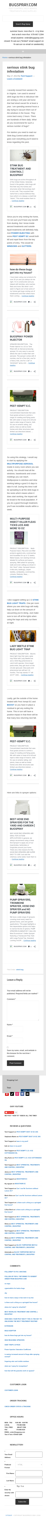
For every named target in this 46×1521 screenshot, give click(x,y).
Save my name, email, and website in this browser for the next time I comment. (21, 1053)
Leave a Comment (14, 79)
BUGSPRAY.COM (23, 5)
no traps (7, 1283)
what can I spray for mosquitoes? (16, 1366)
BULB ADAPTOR (10, 1331)
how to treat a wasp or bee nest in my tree (19, 1298)
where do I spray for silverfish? (15, 1307)
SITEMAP (9, 1515)
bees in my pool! (22, 1141)
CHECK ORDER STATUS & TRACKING (18, 1406)
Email (10, 1036)
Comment (11, 999)
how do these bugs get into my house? (18, 1335)
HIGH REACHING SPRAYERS (15, 1340)
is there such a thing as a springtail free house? (21, 1302)
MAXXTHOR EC (22, 1179)
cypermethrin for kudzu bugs (15, 1288)
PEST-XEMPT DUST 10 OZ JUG (27, 1132)
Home (4, 57)
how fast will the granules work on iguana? (19, 1371)
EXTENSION (9, 1326)
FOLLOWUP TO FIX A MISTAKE (15, 1272)
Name (10, 1025)
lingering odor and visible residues (17, 1361)
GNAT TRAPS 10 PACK (12, 1345)
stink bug (19, 969)
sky (6, 1293)
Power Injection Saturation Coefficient (18, 1349)
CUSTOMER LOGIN (11, 1390)
